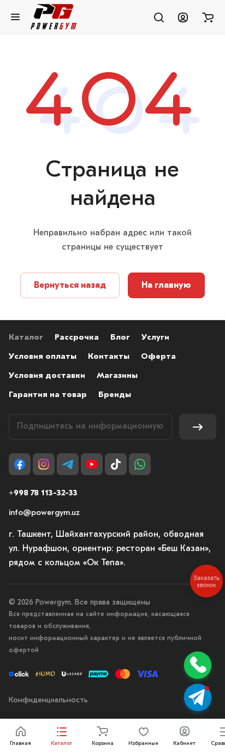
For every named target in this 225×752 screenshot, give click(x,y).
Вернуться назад (70, 285)
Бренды (114, 395)
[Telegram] (68, 464)
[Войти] (183, 16)
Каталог (26, 338)
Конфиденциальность (48, 700)
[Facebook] (20, 464)
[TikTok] (116, 464)
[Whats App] (140, 464)
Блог (120, 338)
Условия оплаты (42, 357)
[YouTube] (92, 464)
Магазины (117, 376)
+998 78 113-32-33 (43, 493)
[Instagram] (44, 464)
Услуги (155, 338)
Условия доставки (47, 376)
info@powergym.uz (44, 513)
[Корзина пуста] (208, 16)
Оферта (158, 357)
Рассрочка (77, 338)
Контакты (108, 357)
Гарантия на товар (48, 395)
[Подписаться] (197, 427)
